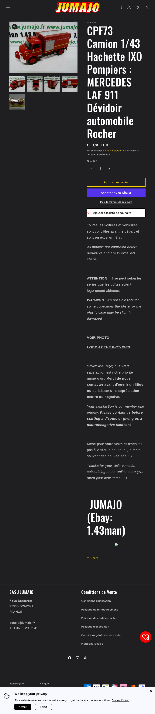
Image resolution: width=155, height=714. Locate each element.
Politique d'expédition (95, 626)
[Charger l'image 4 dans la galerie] (70, 84)
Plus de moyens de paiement (116, 202)
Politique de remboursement (99, 609)
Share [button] (94, 558)
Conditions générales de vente (101, 635)
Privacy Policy (120, 700)
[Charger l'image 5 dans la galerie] (17, 102)
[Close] (151, 691)
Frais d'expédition (115, 150)
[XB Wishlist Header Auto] (137, 7)
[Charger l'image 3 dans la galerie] (52, 84)
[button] (8, 7)
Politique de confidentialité (98, 618)
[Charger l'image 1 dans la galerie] (17, 84)
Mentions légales (92, 643)
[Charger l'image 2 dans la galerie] (35, 84)
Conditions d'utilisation (96, 601)
